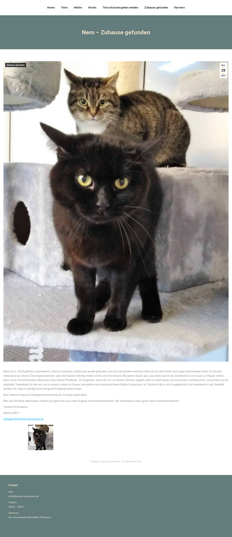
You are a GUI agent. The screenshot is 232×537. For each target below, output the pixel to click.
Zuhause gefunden (15, 65)
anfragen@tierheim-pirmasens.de (23, 419)
